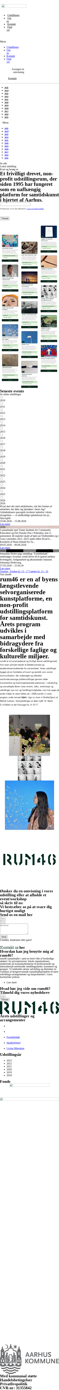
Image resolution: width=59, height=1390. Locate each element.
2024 (6, 90)
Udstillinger (13, 15)
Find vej (9, 28)
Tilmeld (4, 218)
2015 (6, 117)
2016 (6, 114)
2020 (6, 102)
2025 (6, 87)
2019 (6, 105)
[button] (0, 38)
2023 (6, 93)
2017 (6, 111)
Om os (9, 20)
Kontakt (11, 24)
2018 (6, 108)
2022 (6, 96)
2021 (6, 99)
